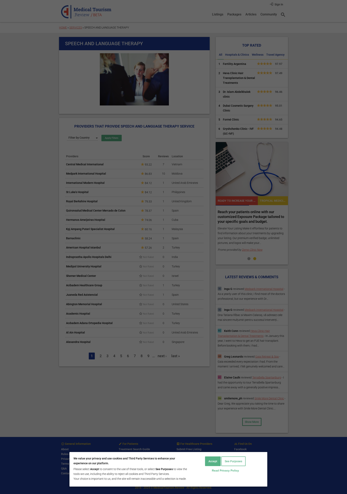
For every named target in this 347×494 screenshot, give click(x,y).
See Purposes (233, 461)
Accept (212, 461)
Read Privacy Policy (225, 470)
